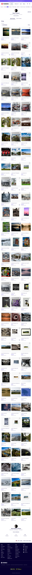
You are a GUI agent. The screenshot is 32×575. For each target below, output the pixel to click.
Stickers (10, 6)
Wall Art (18, 6)
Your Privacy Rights (17, 557)
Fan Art (2, 547)
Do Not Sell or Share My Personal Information (17, 564)
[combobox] (11, 4)
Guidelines (17, 550)
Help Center (17, 549)
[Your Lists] (27, 4)
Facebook (26, 547)
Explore (2, 6)
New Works (3, 549)
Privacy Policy (8, 564)
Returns (16, 547)
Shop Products (12, 18)
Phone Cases (14, 6)
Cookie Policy (25, 564)
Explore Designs (18, 18)
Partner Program (9, 550)
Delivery (16, 546)
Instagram (26, 546)
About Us (9, 546)
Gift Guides (3, 546)
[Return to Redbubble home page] (5, 4)
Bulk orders (3, 557)
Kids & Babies (28, 6)
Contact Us (17, 554)
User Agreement (3, 564)
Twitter (26, 549)
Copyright (16, 553)
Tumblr (26, 550)
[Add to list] (9, 27)
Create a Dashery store (10, 558)
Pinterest (26, 552)
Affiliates (9, 551)
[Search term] (12, 4)
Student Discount (2, 553)
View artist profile (16, 15)
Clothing (6, 6)
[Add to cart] (9, 54)
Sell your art (9, 553)
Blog (1, 550)
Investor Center (10, 547)
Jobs (8, 554)
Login (2, 554)
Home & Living (22, 6)
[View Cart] (30, 4)
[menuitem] (2, 7)
